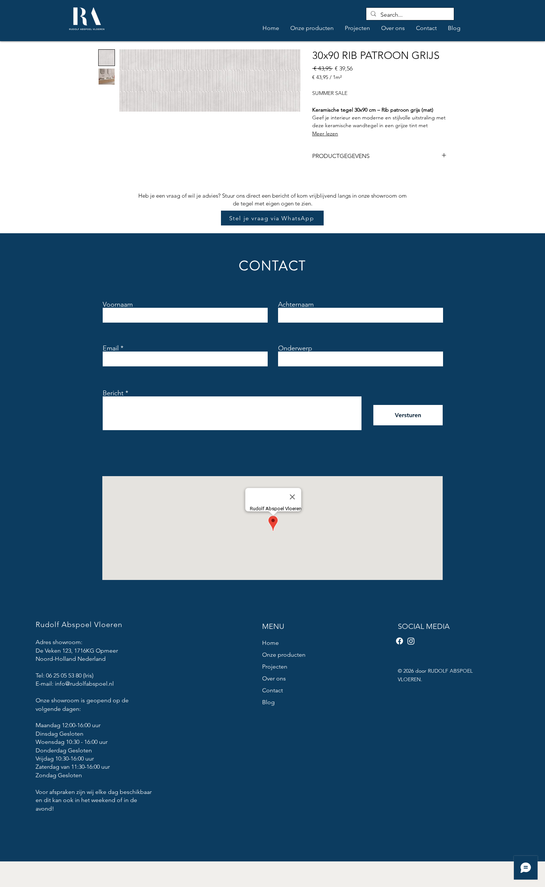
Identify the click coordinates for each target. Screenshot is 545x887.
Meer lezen (325, 133)
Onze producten (283, 654)
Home (270, 642)
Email (111, 348)
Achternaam (296, 304)
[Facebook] (399, 641)
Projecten (274, 666)
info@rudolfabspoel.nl (84, 683)
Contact (272, 690)
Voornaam (118, 304)
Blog (268, 702)
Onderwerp (295, 348)
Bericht (113, 393)
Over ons (274, 678)
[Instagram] (411, 641)
